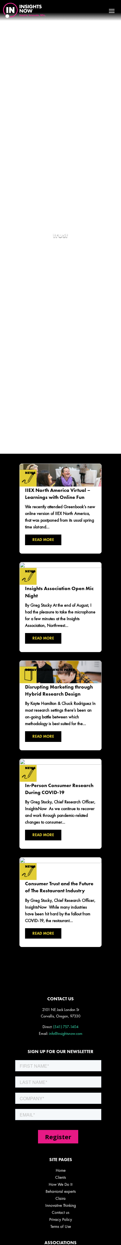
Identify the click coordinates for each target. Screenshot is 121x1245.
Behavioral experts (61, 1191)
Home (61, 1170)
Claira (60, 1198)
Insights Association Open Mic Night (60, 607)
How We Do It (60, 1184)
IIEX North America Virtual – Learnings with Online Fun (60, 508)
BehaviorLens (38, 669)
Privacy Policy (60, 1219)
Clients (60, 1177)
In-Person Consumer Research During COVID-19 (60, 804)
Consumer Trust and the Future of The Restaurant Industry (60, 902)
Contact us (60, 1212)
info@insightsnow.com (65, 1033)
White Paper (63, 669)
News (30, 472)
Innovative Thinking (60, 1205)
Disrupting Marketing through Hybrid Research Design (60, 705)
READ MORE (43, 539)
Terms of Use (60, 1226)
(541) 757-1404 (66, 1026)
